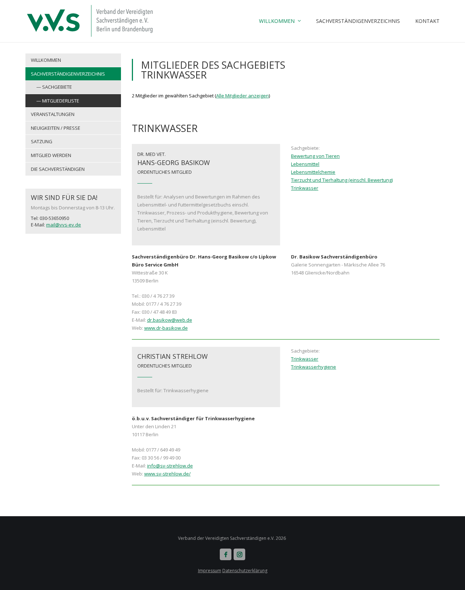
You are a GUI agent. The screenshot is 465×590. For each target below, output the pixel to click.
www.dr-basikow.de (166, 328)
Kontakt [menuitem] (427, 20)
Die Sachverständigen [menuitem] (58, 169)
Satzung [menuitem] (41, 141)
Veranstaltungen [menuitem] (52, 114)
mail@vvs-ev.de (63, 224)
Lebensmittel (305, 164)
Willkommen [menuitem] (277, 20)
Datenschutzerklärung (244, 570)
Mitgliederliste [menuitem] (60, 100)
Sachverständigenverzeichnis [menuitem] (358, 20)
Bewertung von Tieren (315, 156)
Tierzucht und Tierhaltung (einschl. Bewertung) (342, 180)
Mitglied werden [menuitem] (51, 155)
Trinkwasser (304, 188)
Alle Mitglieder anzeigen (242, 95)
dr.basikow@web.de (169, 320)
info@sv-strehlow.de (170, 465)
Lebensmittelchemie (313, 172)
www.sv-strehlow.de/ (167, 473)
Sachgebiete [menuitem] (57, 87)
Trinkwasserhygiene (313, 367)
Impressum (209, 570)
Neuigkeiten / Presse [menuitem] (55, 128)
